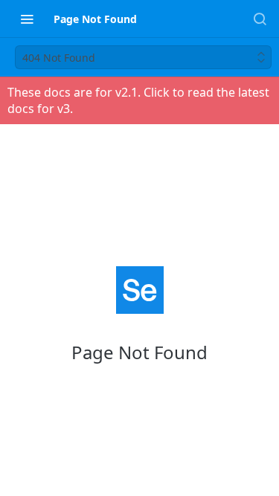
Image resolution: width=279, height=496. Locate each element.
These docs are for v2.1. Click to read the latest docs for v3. (138, 100)
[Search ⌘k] (260, 18)
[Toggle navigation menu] (27, 18)
